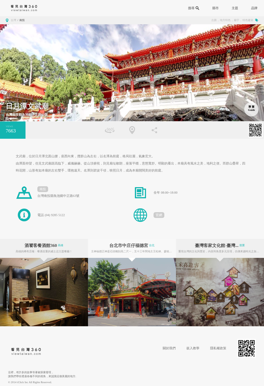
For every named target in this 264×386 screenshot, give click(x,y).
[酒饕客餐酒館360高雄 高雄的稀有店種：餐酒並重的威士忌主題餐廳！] (44, 292)
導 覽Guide (251, 108)
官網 (159, 215)
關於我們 (169, 348)
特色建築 (247, 20)
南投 (22, 20)
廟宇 (236, 20)
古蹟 (214, 20)
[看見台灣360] (26, 351)
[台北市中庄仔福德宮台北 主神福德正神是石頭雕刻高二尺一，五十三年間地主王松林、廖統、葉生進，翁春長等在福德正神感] (132, 292)
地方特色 (225, 20)
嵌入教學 (192, 348)
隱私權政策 (218, 348)
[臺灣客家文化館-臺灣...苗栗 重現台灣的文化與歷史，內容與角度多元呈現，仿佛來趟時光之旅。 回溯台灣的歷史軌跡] (220, 292)
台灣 (13, 20)
